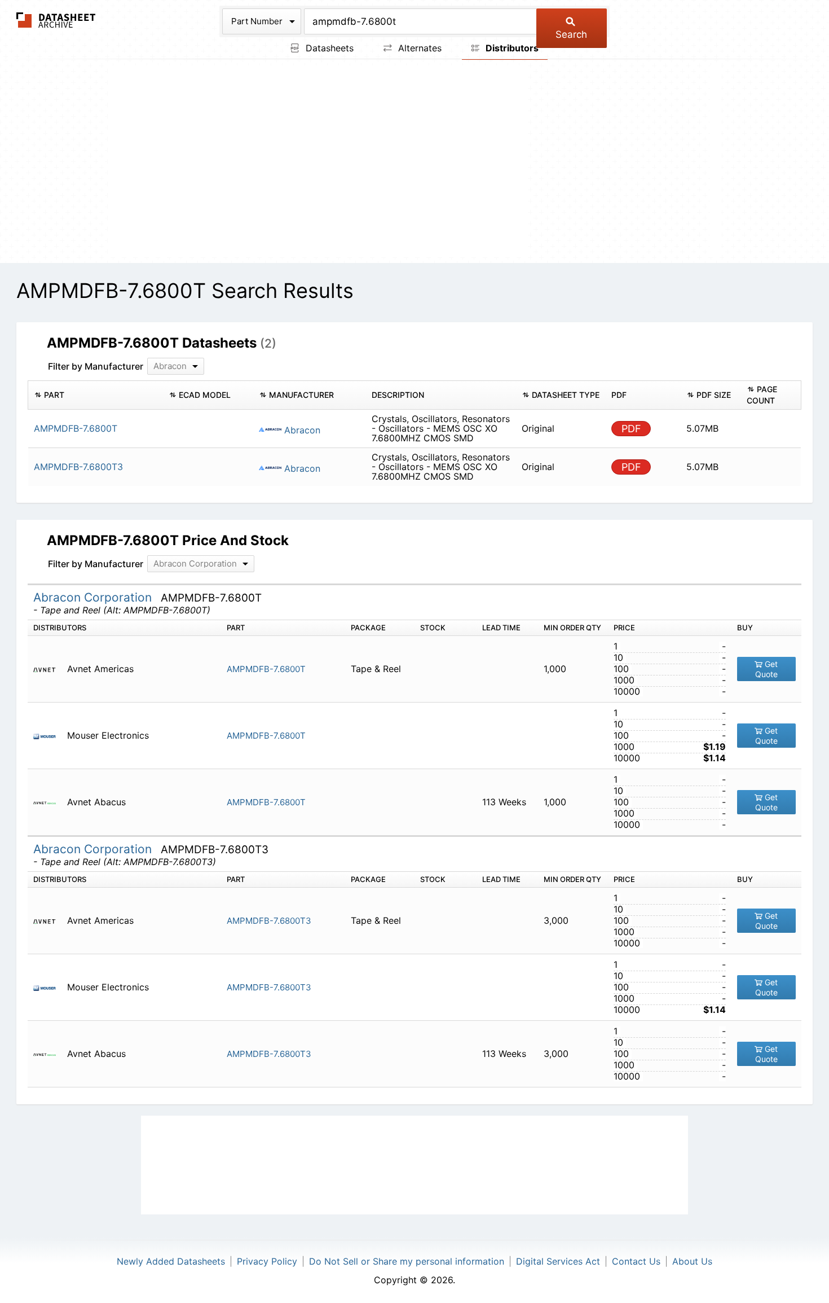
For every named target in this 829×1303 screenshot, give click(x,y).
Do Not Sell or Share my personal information (406, 1261)
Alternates (418, 48)
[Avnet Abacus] (48, 802)
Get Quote (766, 669)
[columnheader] (95, 395)
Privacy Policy (267, 1261)
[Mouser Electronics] (48, 735)
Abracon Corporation (94, 597)
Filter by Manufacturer (95, 366)
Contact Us (636, 1261)
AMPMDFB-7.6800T (266, 669)
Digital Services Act (558, 1261)
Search (571, 34)
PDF (631, 429)
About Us (692, 1261)
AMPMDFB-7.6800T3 (269, 920)
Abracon (300, 430)
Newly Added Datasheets (171, 1261)
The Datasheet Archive (56, 20)
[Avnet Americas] (48, 669)
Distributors (511, 48)
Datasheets (328, 48)
